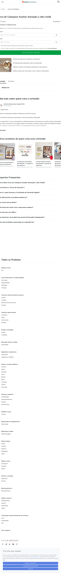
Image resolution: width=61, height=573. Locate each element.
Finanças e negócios (7, 394)
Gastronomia (4, 320)
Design (3, 332)
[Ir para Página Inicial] (30, 2)
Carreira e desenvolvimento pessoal (12, 295)
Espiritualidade (5, 283)
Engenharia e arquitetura (8, 352)
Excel (2, 518)
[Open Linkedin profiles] (9, 544)
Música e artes (5, 461)
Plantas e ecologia (7, 476)
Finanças (3, 402)
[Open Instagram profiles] (16, 544)
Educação (4, 372)
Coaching (3, 300)
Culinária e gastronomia (8, 312)
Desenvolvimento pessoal (8, 303)
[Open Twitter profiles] (6, 544)
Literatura (4, 382)
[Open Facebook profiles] (3, 544)
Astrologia (4, 280)
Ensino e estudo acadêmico (9, 364)
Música (3, 469)
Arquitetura (4, 354)
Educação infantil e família (9, 342)
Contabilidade (5, 397)
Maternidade (4, 345)
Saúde (3, 508)
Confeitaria (4, 315)
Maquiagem (4, 451)
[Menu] (2, 2)
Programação (5, 520)
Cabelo (3, 444)
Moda (2, 454)
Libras (3, 379)
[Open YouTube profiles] (13, 544)
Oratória (3, 305)
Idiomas (3, 377)
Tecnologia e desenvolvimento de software (14, 515)
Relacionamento (5, 491)
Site (2, 523)
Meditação (4, 285)
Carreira (3, 297)
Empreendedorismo (6, 399)
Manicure (3, 449)
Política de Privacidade (52, 48)
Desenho (3, 466)
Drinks (3, 317)
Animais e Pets (6, 268)
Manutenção (4, 424)
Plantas (3, 481)
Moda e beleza (5, 441)
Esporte (3, 503)
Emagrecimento (5, 501)
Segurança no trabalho (7, 357)
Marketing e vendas (7, 431)
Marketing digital (6, 434)
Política (3, 384)
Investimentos (5, 404)
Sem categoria (5, 530)
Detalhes (11, 81)
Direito (3, 369)
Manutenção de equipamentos (10, 421)
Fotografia (4, 335)
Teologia (3, 288)
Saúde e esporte (6, 498)
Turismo (3, 414)
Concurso (3, 367)
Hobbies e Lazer (6, 412)
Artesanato (4, 464)
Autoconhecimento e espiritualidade (12, 278)
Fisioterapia (4, 506)
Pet (2, 270)
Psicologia (4, 387)
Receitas (3, 322)
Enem (2, 374)
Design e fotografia (7, 330)
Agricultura (4, 478)
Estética (3, 446)
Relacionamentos (6, 488)
